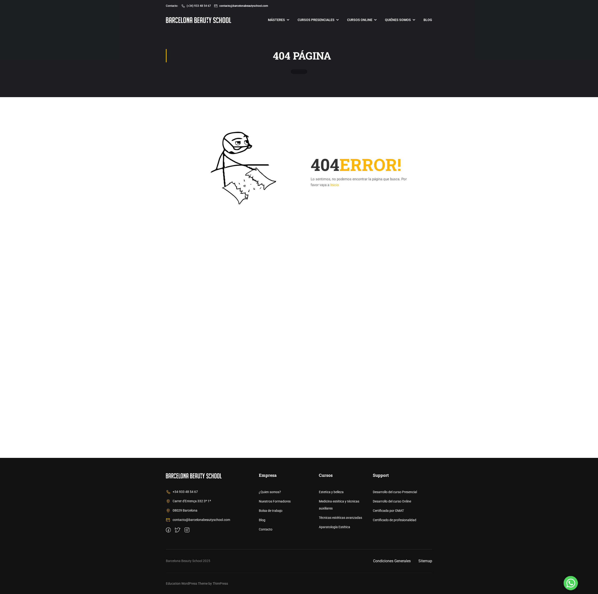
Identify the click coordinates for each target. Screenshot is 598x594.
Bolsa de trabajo (270, 511)
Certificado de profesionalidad (394, 520)
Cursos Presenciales (316, 20)
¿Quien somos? (270, 492)
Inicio (334, 185)
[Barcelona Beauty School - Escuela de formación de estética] (198, 20)
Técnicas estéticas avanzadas (340, 518)
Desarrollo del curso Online (392, 501)
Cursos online (359, 20)
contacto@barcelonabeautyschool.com (243, 5)
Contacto (265, 529)
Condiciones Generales (392, 561)
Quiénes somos (398, 20)
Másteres (276, 20)
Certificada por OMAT (388, 511)
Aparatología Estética (334, 527)
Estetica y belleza (331, 492)
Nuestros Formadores (275, 501)
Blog (428, 20)
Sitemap (425, 561)
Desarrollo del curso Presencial (395, 492)
